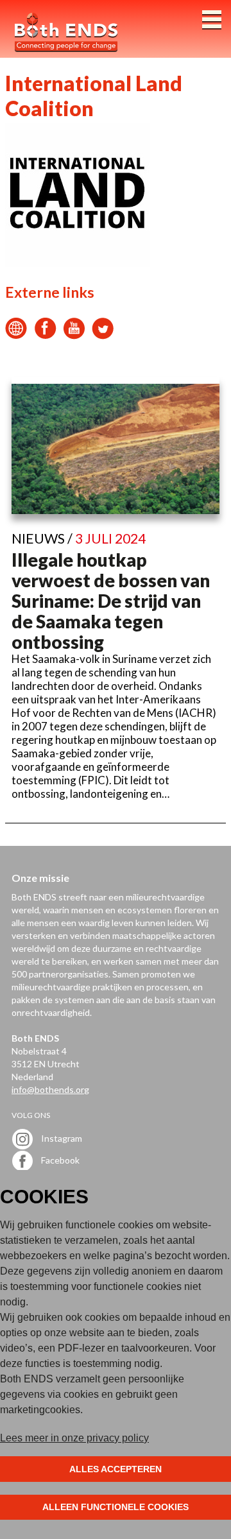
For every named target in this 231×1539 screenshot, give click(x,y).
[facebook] (45, 335)
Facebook (59, 1159)
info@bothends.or (48, 1089)
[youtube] (74, 335)
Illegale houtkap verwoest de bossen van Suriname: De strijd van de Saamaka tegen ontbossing (111, 601)
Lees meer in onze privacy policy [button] (74, 1437)
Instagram (60, 1137)
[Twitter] (103, 335)
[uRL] (16, 335)
